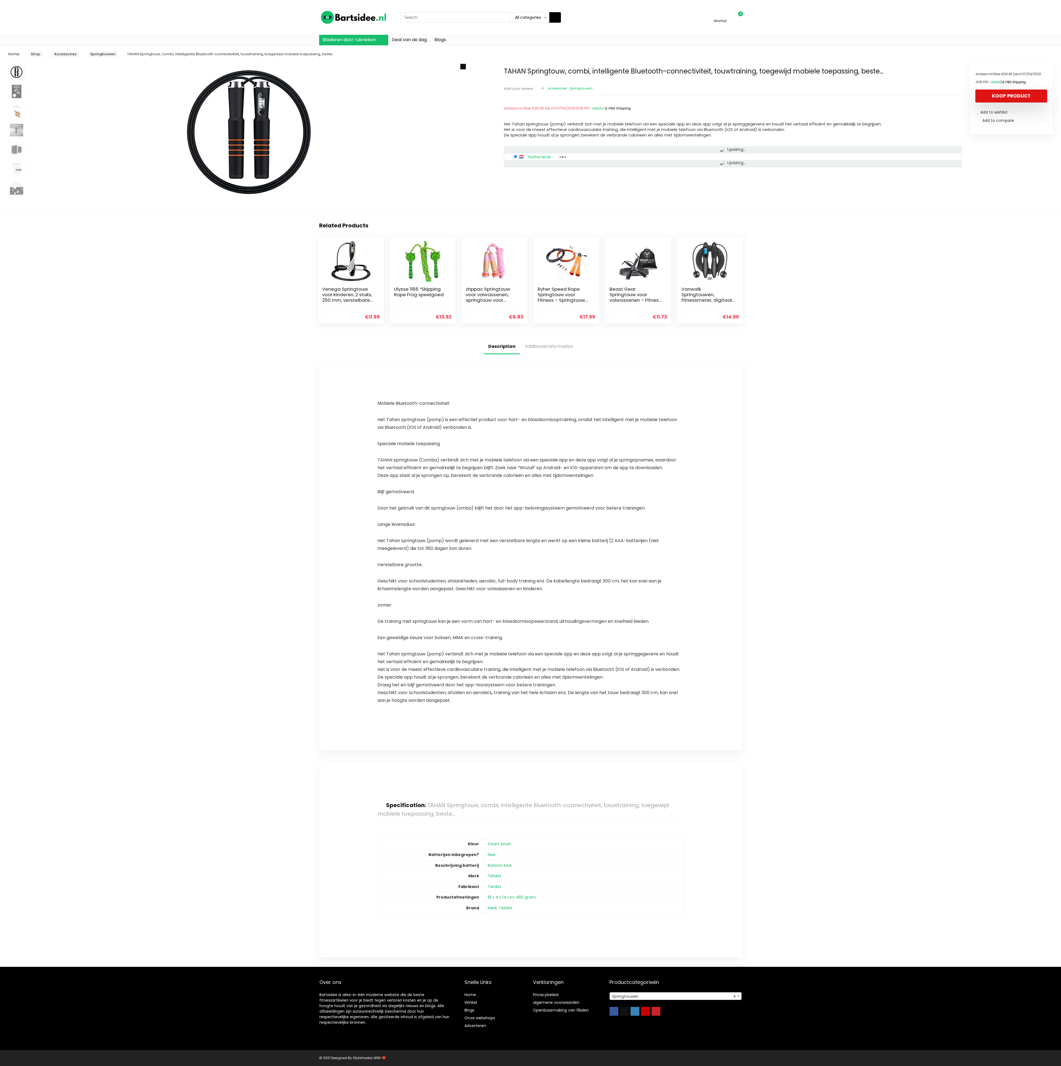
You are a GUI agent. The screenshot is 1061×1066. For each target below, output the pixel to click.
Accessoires (65, 54)
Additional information (549, 346)
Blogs (440, 39)
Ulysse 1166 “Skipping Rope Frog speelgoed (419, 292)
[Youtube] (645, 1011)
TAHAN (494, 876)
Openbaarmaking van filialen (561, 1010)
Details (597, 108)
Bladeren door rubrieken (349, 39)
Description (502, 346)
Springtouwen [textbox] (674, 996)
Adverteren (475, 1025)
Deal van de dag (409, 39)
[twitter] (624, 1011)
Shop (35, 54)
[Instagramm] (635, 1011)
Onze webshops (479, 1018)
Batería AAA (500, 865)
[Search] (555, 17)
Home (13, 54)
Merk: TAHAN (500, 908)
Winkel (470, 1002)
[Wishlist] (720, 14)
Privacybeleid (545, 994)
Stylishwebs (362, 1058)
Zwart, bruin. (500, 844)
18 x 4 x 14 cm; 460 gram (512, 897)
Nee (491, 854)
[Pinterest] (656, 1011)
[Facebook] (614, 1011)
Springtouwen (102, 54)
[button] (463, 66)
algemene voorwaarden (556, 1002)
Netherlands (539, 156)
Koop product (1011, 96)
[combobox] (676, 996)
